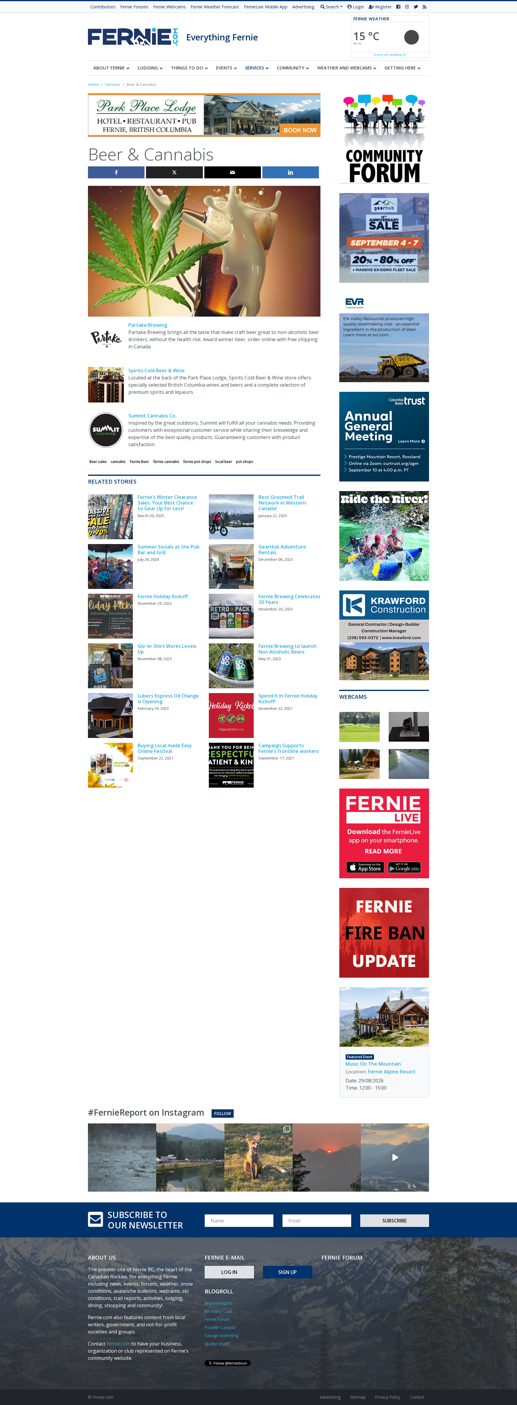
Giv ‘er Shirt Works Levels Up (167, 649)
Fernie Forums (134, 7)
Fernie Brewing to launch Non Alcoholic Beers (287, 649)
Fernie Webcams (169, 7)
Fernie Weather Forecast (215, 7)
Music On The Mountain (373, 1064)
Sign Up (287, 1272)
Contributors (102, 7)
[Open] (122, 1157)
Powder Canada (220, 1327)
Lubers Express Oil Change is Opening (168, 698)
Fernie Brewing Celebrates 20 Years (289, 599)
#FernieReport (218, 1303)
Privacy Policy (387, 1397)
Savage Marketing (221, 1335)
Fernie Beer (139, 461)
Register (383, 7)
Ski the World (217, 1344)
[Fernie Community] (137, 35)
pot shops (244, 461)
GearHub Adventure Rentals (282, 549)
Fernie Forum (217, 1319)
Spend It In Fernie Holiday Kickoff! (288, 698)
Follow (222, 1113)
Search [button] (332, 7)
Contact (417, 1397)
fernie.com (118, 1343)
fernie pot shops (197, 461)
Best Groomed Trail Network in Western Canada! (282, 503)
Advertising (303, 7)
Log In (229, 1272)
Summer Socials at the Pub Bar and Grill (169, 549)
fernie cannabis (166, 461)
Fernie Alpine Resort (392, 1071)
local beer (223, 461)
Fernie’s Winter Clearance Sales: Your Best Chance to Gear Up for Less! (167, 503)
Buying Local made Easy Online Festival (165, 748)
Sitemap (358, 1397)
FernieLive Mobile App (266, 7)
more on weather (389, 54)
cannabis (118, 461)
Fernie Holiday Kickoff (163, 596)
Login (358, 7)
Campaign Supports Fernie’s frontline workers (288, 748)
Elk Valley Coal (218, 1311)
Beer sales (98, 461)
